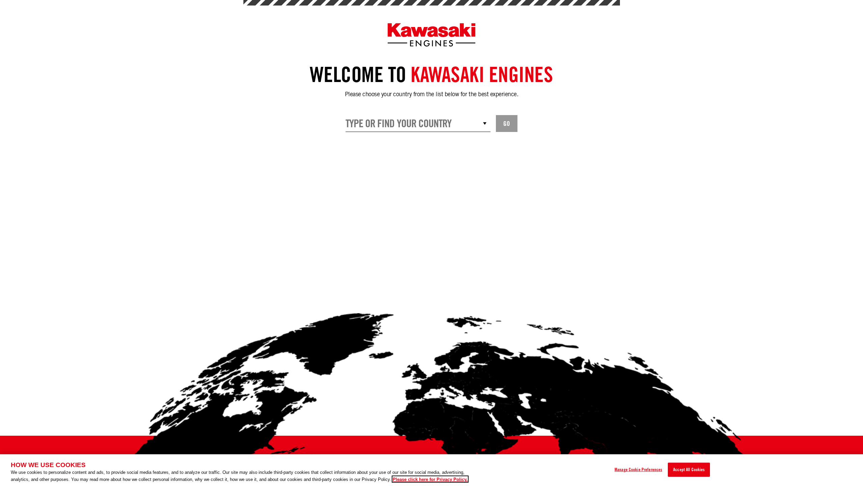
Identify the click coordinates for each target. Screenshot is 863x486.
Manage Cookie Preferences (638, 469)
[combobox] (418, 123)
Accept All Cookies (689, 469)
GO (506, 123)
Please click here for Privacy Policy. (430, 479)
